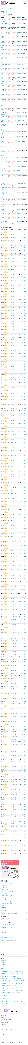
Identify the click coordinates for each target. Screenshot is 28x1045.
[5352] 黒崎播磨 (15, 247)
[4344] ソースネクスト (16, 390)
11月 (19, 1003)
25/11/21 (19, 68)
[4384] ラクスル (15, 269)
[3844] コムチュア (15, 369)
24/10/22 (19, 120)
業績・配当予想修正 (7, 895)
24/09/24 (19, 124)
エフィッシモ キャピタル (7, 927)
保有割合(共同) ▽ (10, 16)
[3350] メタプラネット (16, 428)
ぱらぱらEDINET (6, 1020)
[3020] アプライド (15, 726)
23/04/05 (19, 157)
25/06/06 (19, 99)
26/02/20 (19, 49)
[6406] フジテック (15, 288)
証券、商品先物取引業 (18, 990)
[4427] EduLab (15, 681)
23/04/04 (19, 161)
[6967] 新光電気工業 (16, 399)
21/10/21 (19, 213)
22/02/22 (19, 204)
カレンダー (4, 1026)
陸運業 (3, 985)
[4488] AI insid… (15, 845)
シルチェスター (5, 929)
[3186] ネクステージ (16, 447)
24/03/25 (19, 136)
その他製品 (11, 983)
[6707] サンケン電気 (16, 528)
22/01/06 (19, 209)
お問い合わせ (5, 1035)
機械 (9, 980)
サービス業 (4, 995)
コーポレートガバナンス (9, 901)
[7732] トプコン (15, 326)
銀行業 (8, 990)
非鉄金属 (19, 978)
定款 (3, 905)
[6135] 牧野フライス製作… (4, 70)
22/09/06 (19, 175)
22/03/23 (19, 192)
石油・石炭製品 (6, 976)
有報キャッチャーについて (8, 1029)
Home (3, 7)
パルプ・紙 (11, 973)
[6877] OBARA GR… (16, 533)
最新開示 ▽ (19, 17)
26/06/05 (19, 32)
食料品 (21, 971)
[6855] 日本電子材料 (16, 439)
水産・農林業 (5, 971)
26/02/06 (19, 53)
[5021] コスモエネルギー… (4, 172)
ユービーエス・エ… (9, 243)
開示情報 (3, 1015)
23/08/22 (19, 145)
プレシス (3, 1031)
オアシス (4, 932)
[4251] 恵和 (4, 180)
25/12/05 (19, 64)
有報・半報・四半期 (7, 883)
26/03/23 (19, 45)
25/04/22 (19, 108)
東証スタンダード (6, 963)
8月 (7, 1003)
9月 (11, 1003)
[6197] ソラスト (15, 232)
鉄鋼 (14, 978)
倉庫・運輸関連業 (6, 988)
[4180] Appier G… (15, 266)
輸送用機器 (21, 980)
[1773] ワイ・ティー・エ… (3, 137)
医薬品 (21, 973)
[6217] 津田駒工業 (15, 377)
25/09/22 (19, 77)
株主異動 (4, 897)
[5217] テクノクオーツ (16, 614)
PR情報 (4, 907)
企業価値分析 (4, 1022)
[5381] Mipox (14, 263)
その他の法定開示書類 (8, 891)
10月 (15, 1003)
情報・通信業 (16, 988)
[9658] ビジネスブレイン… (4, 201)
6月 (22, 1001)
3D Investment (5, 935)
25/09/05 (19, 81)
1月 (3, 1001)
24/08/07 (19, 128)
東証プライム (5, 961)
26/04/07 (19, 36)
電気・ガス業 (19, 983)
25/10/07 (19, 73)
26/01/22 (19, 60)
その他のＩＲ (6, 899)
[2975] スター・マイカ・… (4, 222)
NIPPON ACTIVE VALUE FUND (9, 940)
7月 (3, 1003)
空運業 (14, 985)
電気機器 (14, 980)
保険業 (3, 992)
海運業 (8, 985)
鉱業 (11, 971)
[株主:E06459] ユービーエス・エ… (11, 8)
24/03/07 (19, 141)
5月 (18, 1001)
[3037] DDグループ (15, 321)
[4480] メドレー (15, 329)
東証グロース (5, 965)
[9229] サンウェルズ (16, 261)
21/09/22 (19, 217)
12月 (23, 1003)
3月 (11, 1001)
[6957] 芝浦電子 (15, 310)
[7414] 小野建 (14, 556)
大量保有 (4, 885)
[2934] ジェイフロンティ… (4, 146)
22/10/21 (19, 170)
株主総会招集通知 (7, 903)
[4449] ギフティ (15, 490)
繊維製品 (4, 973)
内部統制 (4, 887)
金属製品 (4, 980)
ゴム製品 (14, 976)
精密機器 (4, 983)
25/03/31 (19, 19)
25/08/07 (19, 94)
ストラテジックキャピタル (8, 937)
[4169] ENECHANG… (16, 678)
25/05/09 (19, 104)
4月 (14, 1001)
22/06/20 (19, 187)
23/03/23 (19, 166)
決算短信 (4, 893)
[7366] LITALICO (15, 364)
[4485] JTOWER (15, 434)
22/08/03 (19, 23)
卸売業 (23, 988)
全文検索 (3, 1017)
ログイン (4, 951)
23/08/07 (19, 150)
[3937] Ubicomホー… (16, 606)
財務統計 (3, 1024)
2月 (7, 1001)
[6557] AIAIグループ (16, 578)
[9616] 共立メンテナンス (4, 91)
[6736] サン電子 (15, 823)
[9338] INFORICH (15, 243)
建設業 (16, 971)
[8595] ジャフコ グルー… (4, 38)
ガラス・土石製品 (6, 978)
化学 (17, 973)
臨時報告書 (5, 889)
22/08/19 (19, 180)
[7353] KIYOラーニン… (17, 797)
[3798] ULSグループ (16, 612)
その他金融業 (10, 992)
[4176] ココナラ (15, 474)
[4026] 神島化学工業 (16, 629)
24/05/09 (19, 131)
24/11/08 (19, 116)
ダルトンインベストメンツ (8, 942)
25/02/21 (19, 112)
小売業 (3, 990)
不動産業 (18, 992)
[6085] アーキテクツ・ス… (4, 96)
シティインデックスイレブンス (9, 924)
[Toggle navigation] (25, 2)
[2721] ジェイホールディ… (4, 163)
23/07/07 (19, 154)
